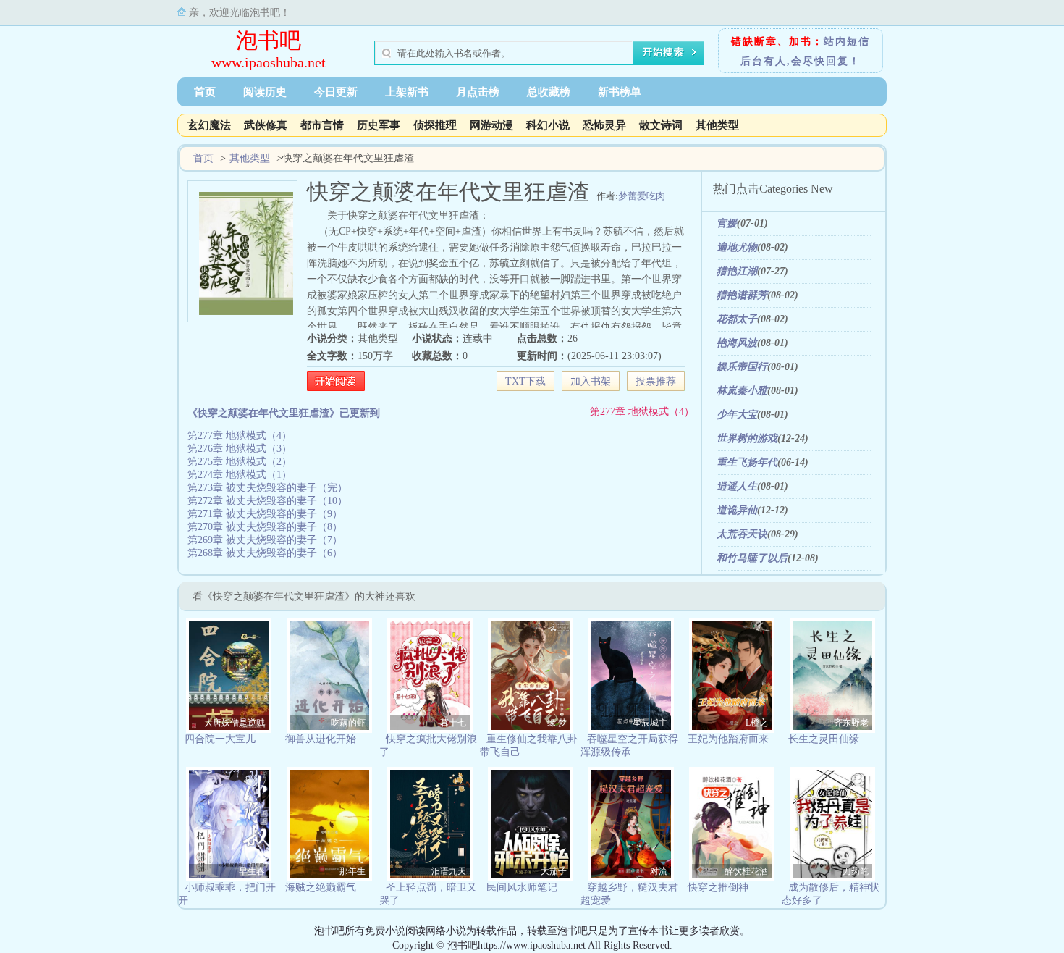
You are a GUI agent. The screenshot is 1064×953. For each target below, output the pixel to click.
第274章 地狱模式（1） (239, 474)
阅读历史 (265, 92)
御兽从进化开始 (320, 739)
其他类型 (717, 125)
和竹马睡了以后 (752, 558)
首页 (205, 92)
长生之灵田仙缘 (823, 739)
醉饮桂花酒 (746, 871)
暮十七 (453, 723)
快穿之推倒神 (718, 887)
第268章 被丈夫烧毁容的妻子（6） (264, 552)
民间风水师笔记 (521, 887)
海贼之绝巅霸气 (320, 887)
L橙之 (757, 723)
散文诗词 (661, 125)
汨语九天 (448, 871)
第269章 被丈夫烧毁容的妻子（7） (264, 539)
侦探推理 (435, 125)
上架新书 (406, 92)
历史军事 (378, 125)
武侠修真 (265, 125)
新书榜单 (619, 92)
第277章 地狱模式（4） (642, 411)
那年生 (352, 871)
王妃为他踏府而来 (728, 739)
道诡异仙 (737, 510)
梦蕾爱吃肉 (641, 195)
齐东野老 (851, 723)
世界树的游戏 (747, 438)
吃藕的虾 (348, 723)
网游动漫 (491, 125)
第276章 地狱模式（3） (239, 448)
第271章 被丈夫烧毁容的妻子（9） (264, 513)
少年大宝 (737, 414)
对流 (658, 871)
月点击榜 (477, 92)
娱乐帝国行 (742, 366)
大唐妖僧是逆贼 (234, 723)
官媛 (727, 223)
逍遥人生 (737, 486)
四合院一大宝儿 (220, 739)
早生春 (252, 871)
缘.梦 (557, 723)
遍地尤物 (737, 247)
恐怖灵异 (604, 125)
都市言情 (322, 125)
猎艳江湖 (737, 271)
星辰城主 (650, 723)
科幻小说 (548, 125)
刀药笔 (856, 871)
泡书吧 (268, 40)
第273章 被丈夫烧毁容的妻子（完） (267, 487)
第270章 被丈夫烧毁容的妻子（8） (264, 526)
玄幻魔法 (209, 125)
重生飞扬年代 (747, 462)
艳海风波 (737, 342)
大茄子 (554, 871)
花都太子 (737, 319)
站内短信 (847, 41)
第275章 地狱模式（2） (239, 461)
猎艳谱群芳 (742, 295)
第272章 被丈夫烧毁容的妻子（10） (267, 500)
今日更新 (336, 92)
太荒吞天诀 (742, 534)
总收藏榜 (548, 92)
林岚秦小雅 (742, 390)
